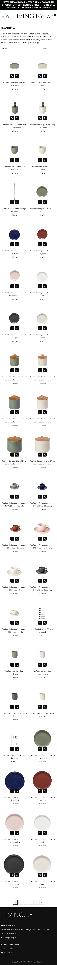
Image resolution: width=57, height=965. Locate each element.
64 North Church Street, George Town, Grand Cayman (27, 929)
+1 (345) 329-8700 (12, 933)
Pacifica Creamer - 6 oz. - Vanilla (42, 713)
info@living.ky (11, 938)
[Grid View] (2, 48)
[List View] (6, 48)
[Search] (7, 16)
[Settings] (48, 16)
